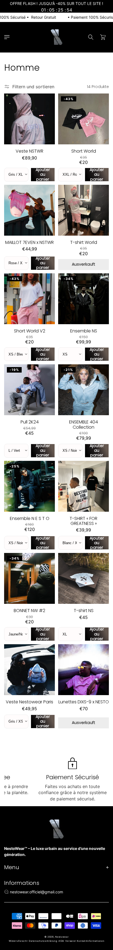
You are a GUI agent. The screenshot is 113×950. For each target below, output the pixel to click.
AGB (61, 941)
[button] (7, 37)
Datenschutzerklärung (43, 941)
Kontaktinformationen (90, 941)
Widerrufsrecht (18, 941)
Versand (70, 941)
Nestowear (62, 936)
